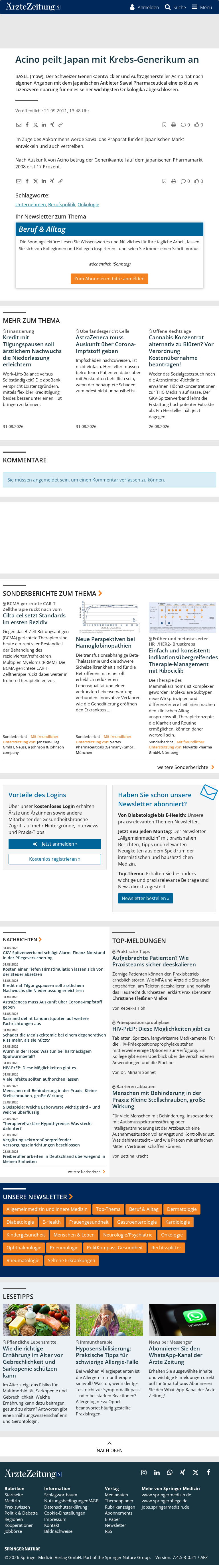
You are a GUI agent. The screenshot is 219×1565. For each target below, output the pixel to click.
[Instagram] (143, 1473)
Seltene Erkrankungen (71, 1260)
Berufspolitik (61, 204)
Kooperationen (19, 1525)
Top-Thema (108, 1209)
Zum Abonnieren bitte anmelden (109, 279)
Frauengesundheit (89, 1222)
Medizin (12, 1500)
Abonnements (118, 1513)
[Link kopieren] (59, 125)
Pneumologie (64, 1247)
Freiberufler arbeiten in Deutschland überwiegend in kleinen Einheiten (54, 1159)
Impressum (55, 1519)
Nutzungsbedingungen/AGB (71, 1500)
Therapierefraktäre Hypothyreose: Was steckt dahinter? (47, 1126)
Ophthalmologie (24, 1247)
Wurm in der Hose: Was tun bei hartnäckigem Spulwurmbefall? (47, 1053)
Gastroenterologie (137, 1222)
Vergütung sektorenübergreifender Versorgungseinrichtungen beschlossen (41, 1142)
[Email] (18, 125)
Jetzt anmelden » (60, 844)
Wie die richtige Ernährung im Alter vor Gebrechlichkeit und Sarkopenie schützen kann (33, 1362)
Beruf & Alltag (144, 1209)
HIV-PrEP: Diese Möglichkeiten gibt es (39, 1067)
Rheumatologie (23, 1260)
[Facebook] (26, 125)
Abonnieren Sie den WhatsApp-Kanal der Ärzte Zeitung (175, 1355)
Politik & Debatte (21, 1513)
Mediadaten (116, 1494)
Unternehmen (30, 204)
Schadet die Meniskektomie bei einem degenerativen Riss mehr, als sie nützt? (54, 1037)
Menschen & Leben (74, 1235)
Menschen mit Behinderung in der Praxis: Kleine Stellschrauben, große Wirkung (50, 1093)
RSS (108, 1531)
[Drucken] (173, 125)
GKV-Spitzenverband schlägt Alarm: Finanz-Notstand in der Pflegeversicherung (54, 955)
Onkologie (88, 204)
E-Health (51, 1222)
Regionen (14, 1519)
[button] (201, 7)
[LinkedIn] (43, 125)
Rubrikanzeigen (120, 1507)
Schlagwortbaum (60, 1494)
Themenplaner (119, 1500)
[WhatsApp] (169, 1473)
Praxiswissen (17, 1507)
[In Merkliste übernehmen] (163, 125)
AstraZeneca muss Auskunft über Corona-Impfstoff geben (106, 344)
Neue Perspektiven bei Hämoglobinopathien (105, 642)
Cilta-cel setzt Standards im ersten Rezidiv (34, 619)
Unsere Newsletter (35, 1196)
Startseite (14, 1494)
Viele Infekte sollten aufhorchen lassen (41, 1079)
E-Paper (112, 1519)
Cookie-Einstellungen (64, 1513)
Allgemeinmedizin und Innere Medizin (47, 1209)
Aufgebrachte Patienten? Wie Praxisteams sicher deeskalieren (154, 961)
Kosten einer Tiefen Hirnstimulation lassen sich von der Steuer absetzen (53, 971)
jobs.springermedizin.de (165, 1507)
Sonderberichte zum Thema (49, 593)
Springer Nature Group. (128, 1557)
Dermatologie (182, 1209)
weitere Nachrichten (84, 1171)
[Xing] (51, 125)
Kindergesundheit (26, 1235)
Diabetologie (20, 1222)
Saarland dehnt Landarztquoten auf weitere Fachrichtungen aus (46, 1021)
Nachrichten (20, 939)
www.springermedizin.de (166, 1494)
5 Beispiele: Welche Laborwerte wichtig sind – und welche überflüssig (51, 1109)
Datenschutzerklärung (65, 1507)
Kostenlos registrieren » (54, 859)
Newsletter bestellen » (145, 898)
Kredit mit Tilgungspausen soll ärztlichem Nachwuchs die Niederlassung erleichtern (32, 351)
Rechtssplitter (166, 1247)
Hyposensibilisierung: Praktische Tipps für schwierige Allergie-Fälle (107, 1355)
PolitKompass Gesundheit (115, 1247)
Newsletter (115, 1525)
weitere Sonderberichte (183, 767)
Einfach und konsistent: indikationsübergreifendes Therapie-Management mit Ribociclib (183, 660)
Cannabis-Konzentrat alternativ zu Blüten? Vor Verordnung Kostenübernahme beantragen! (181, 351)
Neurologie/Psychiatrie (128, 1235)
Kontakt (51, 1525)
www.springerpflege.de (164, 1500)
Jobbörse (13, 1531)
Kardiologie (177, 1222)
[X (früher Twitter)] (34, 125)
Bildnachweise (58, 1531)
